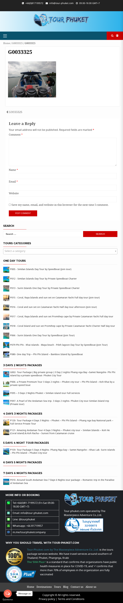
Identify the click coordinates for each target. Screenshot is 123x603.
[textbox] (60, 251)
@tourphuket (27, 519)
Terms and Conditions (71, 599)
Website (14, 193)
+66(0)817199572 (34, 3)
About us (91, 587)
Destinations (44, 587)
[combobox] (60, 251)
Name (13, 170)
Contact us (77, 587)
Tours (57, 587)
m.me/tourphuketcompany (29, 532)
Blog (65, 587)
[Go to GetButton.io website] (8, 600)
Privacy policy (47, 599)
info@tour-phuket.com (61, 3)
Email (13, 182)
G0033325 (17, 43)
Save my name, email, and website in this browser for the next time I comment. (60, 205)
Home (6, 43)
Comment (16, 135)
